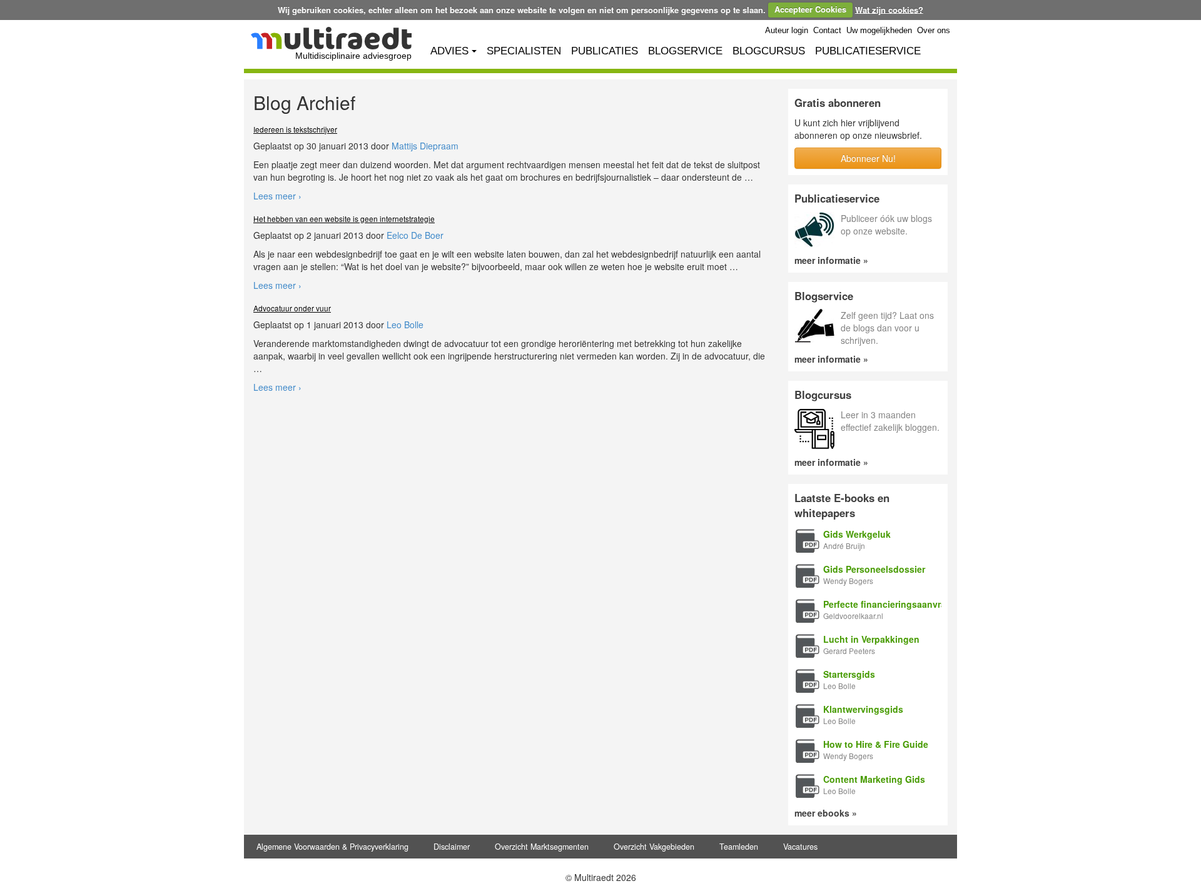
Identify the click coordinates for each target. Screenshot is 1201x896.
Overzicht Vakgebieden (654, 846)
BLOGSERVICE (685, 51)
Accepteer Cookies (810, 9)
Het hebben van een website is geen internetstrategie (344, 218)
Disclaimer (451, 846)
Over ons (933, 30)
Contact (827, 30)
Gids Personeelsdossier (874, 569)
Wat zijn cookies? (889, 9)
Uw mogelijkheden (879, 30)
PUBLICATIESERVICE (868, 51)
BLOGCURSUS (768, 51)
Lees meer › (277, 195)
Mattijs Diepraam (425, 145)
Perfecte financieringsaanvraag (889, 604)
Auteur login (786, 30)
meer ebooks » (825, 813)
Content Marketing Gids (874, 779)
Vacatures (800, 846)
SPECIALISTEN (524, 51)
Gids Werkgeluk (857, 534)
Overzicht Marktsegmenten (542, 846)
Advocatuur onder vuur (292, 308)
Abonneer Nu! (868, 158)
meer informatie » (831, 260)
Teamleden (738, 846)
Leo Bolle (405, 324)
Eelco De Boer (415, 235)
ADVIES (449, 51)
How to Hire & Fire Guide (875, 744)
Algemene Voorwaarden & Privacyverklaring (332, 846)
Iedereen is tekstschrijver (295, 129)
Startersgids (849, 674)
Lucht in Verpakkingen (871, 639)
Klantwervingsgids (863, 709)
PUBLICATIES (604, 51)
